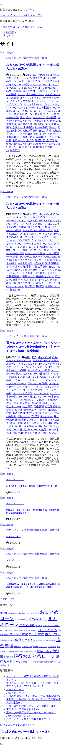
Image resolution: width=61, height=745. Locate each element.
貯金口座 (48, 423)
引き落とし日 (17, 127)
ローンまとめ (31, 104)
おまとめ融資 (20, 619)
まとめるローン (35, 94)
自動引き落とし (49, 134)
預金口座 (15, 150)
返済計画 (40, 140)
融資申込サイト (45, 137)
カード (27, 380)
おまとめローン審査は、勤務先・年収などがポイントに (31, 486)
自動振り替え (13, 137)
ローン (19, 104)
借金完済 (55, 120)
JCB (35, 75)
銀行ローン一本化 (29, 662)
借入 (28, 117)
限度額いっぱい (39, 432)
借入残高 (51, 117)
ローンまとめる (19, 107)
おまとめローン (41, 78)
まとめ (21, 94)
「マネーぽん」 (9, 599)
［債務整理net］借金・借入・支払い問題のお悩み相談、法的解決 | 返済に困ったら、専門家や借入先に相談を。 (33, 699)
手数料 (30, 127)
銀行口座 (30, 147)
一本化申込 (12, 117)
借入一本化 (39, 117)
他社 (22, 117)
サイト (10, 104)
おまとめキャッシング (18, 78)
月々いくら (12, 134)
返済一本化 (19, 140)
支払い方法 (45, 130)
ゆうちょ (25, 97)
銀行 (8, 143)
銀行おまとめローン (24, 143)
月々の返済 (26, 134)
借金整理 (11, 124)
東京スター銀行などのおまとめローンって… (31, 712)
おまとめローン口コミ (42, 84)
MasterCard (45, 75)
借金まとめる (41, 120)
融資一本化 (29, 137)
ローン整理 (52, 114)
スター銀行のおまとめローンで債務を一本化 (31, 706)
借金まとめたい (24, 120)
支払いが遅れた (44, 413)
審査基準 (29, 409)
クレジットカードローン (45, 101)
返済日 (30, 140)
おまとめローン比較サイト (38, 91)
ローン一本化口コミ (45, 111)
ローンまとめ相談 (39, 107)
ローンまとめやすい (34, 390)
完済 (47, 124)
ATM (28, 75)
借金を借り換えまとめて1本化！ (18, 725)
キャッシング (40, 380)
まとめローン (52, 94)
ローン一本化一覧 (23, 111)
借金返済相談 (25, 124)
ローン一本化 (41, 393)
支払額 (56, 130)
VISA (56, 75)
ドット (37, 386)
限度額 (40, 147)
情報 (53, 409)
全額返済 (39, 124)
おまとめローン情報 (39, 87)
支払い (52, 127)
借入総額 (36, 403)
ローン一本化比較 (35, 114)
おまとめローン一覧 (17, 84)
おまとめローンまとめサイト (44, 81)
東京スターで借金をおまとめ (22, 709)
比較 (36, 134)
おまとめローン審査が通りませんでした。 (30, 719)
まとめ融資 (12, 97)
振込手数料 (41, 127)
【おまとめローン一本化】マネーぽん (21, 15)
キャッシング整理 (20, 101)
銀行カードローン (46, 143)
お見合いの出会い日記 (18, 715)
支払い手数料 (30, 130)
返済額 (50, 140)
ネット (46, 386)
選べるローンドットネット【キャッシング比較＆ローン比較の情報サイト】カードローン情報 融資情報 (33, 347)
